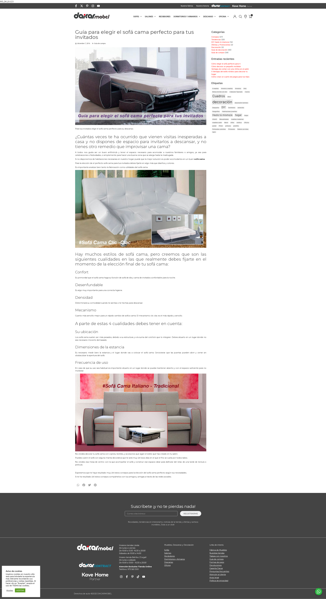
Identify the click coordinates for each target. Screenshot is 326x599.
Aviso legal (214, 577)
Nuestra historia (202, 6)
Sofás (136, 16)
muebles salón (217, 122)
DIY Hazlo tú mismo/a (220, 42)
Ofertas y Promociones (220, 45)
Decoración (216, 47)
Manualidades (224, 119)
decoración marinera (241, 103)
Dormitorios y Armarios (186, 16)
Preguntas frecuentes (219, 571)
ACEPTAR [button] (20, 590)
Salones (149, 16)
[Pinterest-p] (87, 6)
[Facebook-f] (76, 6)
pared (214, 126)
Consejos (215, 37)
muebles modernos (237, 119)
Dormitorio (231, 108)
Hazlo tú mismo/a (222, 115)
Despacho (215, 108)
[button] (78, 485)
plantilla (236, 126)
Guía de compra (100, 43)
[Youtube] (98, 6)
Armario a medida (227, 88)
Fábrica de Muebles (218, 550)
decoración (222, 102)
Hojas (246, 115)
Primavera (231, 129)
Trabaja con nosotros (218, 556)
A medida (215, 88)
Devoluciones (215, 565)
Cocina (247, 92)
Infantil (214, 119)
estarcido (241, 108)
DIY (224, 107)
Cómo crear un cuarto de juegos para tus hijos (230, 77)
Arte (245, 88)
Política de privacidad (218, 580)
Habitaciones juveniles (229, 111)
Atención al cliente (217, 574)
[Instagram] (93, 6)
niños (232, 122)
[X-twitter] (81, 6)
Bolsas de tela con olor (219, 92)
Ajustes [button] (9, 590)
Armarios (238, 88)
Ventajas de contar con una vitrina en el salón (230, 69)
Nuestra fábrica (187, 6)
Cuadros (218, 96)
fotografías (216, 111)
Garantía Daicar (216, 568)
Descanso (208, 16)
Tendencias (216, 40)
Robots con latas (242, 129)
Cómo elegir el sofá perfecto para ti (225, 64)
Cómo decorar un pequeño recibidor (226, 66)
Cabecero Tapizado (236, 92)
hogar (238, 115)
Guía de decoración (219, 50)
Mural (226, 122)
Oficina (222, 16)
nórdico (239, 122)
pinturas (228, 126)
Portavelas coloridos (219, 129)
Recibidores (164, 16)
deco (229, 97)
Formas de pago (216, 562)
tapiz (214, 132)
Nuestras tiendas (216, 553)
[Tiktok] (138, 577)
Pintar (221, 126)
